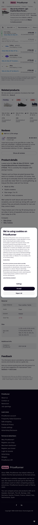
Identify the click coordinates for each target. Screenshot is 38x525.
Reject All (19, 293)
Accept (19, 288)
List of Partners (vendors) (9, 277)
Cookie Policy (6, 260)
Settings (19, 284)
